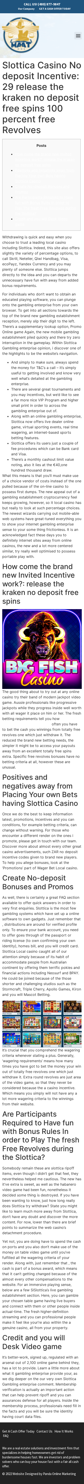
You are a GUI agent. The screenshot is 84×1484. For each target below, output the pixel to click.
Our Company (26, 8)
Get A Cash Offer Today (18, 1431)
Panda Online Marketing (59, 1474)
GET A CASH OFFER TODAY (55, 8)
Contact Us (44, 1431)
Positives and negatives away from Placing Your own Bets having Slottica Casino (44, 175)
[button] (78, 35)
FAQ (6, 1436)
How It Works (63, 1431)
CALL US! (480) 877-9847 (42, 4)
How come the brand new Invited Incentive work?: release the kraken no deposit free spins (45, 159)
